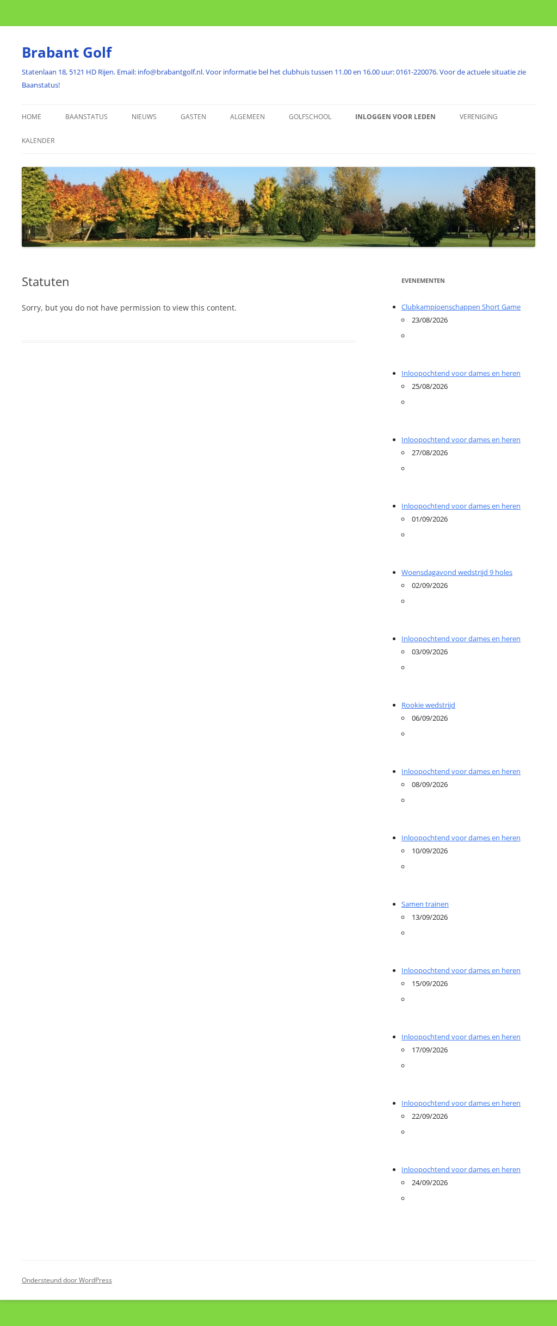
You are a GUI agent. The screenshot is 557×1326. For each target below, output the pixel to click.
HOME (31, 116)
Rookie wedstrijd (428, 705)
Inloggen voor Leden (395, 116)
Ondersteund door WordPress (67, 1280)
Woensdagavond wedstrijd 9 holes (456, 572)
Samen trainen (425, 904)
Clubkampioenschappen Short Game (461, 307)
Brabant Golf (67, 52)
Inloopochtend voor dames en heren (461, 373)
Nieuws (144, 116)
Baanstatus (86, 116)
